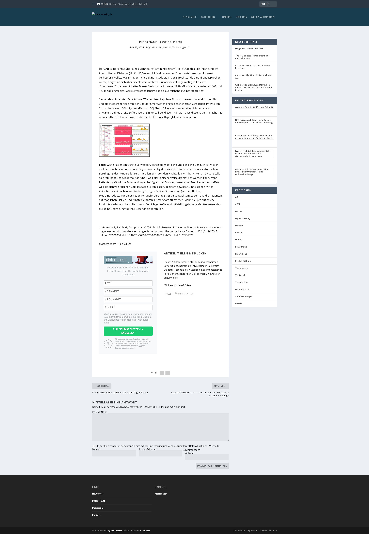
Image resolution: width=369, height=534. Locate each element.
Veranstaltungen (243, 296)
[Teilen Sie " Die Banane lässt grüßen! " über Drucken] (168, 373)
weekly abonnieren (263, 17)
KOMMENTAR (99, 412)
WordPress (145, 530)
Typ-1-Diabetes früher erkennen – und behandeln (252, 57)
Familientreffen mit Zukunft (259, 107)
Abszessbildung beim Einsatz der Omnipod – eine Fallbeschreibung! (254, 121)
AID (237, 197)
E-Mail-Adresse (148, 449)
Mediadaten (161, 493)
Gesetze (239, 225)
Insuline (239, 232)
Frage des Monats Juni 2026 (249, 48)
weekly (238, 303)
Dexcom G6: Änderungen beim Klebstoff (128, 4)
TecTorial (240, 275)
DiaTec (238, 211)
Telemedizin (241, 282)
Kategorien (208, 17)
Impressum (97, 507)
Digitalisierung (154, 47)
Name (96, 449)
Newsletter (97, 493)
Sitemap (273, 530)
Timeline (227, 17)
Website (189, 453)
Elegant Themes (114, 530)
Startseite (189, 17)
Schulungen (241, 246)
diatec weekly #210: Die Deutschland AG (253, 76)
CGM (237, 204)
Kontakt (96, 515)
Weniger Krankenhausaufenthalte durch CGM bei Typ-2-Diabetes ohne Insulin (253, 87)
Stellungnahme (243, 261)
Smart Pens (241, 253)
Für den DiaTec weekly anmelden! (128, 331)
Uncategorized (242, 289)
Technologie (179, 47)
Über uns (241, 17)
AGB (140, 346)
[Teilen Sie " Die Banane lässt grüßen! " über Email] (162, 373)
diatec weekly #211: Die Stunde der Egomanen (252, 66)
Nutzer (167, 47)
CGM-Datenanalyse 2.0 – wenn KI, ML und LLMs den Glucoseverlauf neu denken (253, 153)
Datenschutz (98, 500)
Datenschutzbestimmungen (125, 348)
